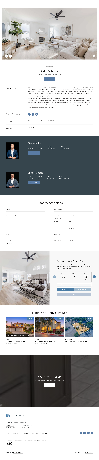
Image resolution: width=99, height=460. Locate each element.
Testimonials (35, 433)
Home (7, 433)
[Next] (94, 276)
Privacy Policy (89, 452)
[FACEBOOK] (81, 433)
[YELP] (88, 433)
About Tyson (16, 433)
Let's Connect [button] (49, 385)
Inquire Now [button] (49, 79)
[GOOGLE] (92, 433)
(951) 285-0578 (51, 148)
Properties (25, 433)
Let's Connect (45, 433)
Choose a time (64, 285)
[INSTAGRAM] (84, 433)
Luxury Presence (18, 452)
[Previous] (54, 276)
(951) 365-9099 (51, 178)
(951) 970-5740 (10, 425)
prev (6, 56)
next (10, 56)
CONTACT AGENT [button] (34, 153)
